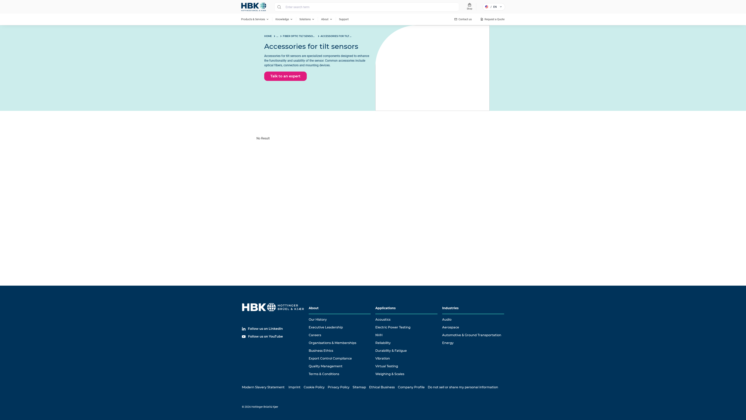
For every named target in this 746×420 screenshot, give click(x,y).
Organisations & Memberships (332, 343)
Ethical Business (382, 387)
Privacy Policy (338, 387)
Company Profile (411, 387)
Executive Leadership (326, 327)
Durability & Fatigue (391, 351)
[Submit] (279, 7)
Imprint (294, 387)
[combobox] (366, 7)
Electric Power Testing (392, 327)
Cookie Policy (314, 387)
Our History (318, 319)
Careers (315, 335)
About (314, 308)
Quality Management (325, 366)
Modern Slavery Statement (263, 387)
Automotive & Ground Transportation (471, 335)
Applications (385, 308)
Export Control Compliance (330, 358)
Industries (450, 308)
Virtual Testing (386, 366)
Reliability (383, 343)
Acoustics (382, 319)
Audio (446, 319)
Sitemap (359, 387)
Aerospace (450, 327)
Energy (448, 343)
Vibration (382, 358)
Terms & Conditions (324, 374)
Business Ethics (321, 351)
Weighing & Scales (389, 374)
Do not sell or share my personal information (463, 387)
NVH (379, 335)
